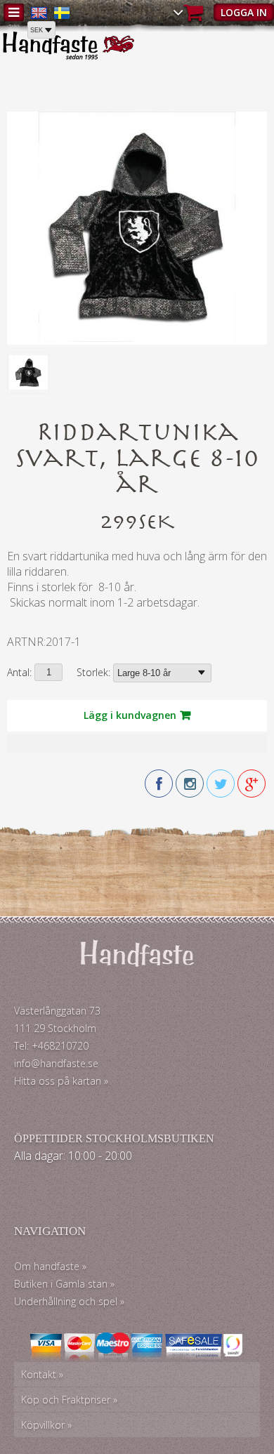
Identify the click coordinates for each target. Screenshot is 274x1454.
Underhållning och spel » (69, 1301)
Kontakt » (42, 1374)
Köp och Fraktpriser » (69, 1399)
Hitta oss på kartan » (61, 1081)
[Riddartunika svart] (137, 338)
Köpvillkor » (46, 1425)
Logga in (244, 12)
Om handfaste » (50, 1266)
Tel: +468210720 (51, 1045)
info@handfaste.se (56, 1063)
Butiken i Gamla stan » (64, 1283)
